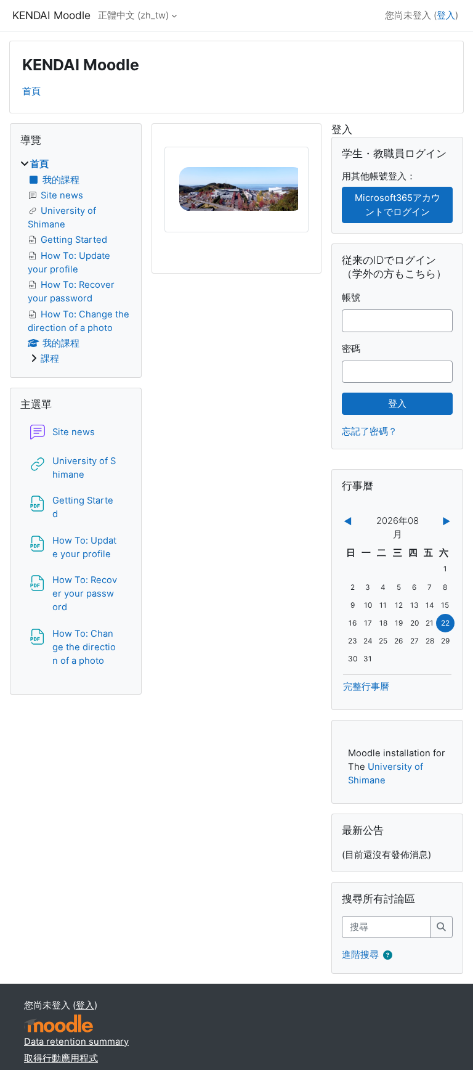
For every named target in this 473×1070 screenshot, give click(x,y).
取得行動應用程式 (61, 1058)
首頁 (31, 91)
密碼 (351, 348)
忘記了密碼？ (369, 431)
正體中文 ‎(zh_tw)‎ (133, 15)
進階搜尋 (360, 954)
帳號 (351, 297)
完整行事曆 (366, 686)
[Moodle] (58, 1023)
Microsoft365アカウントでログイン (397, 204)
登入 (446, 15)
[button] (390, 955)
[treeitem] (75, 261)
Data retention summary (76, 1041)
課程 (50, 358)
